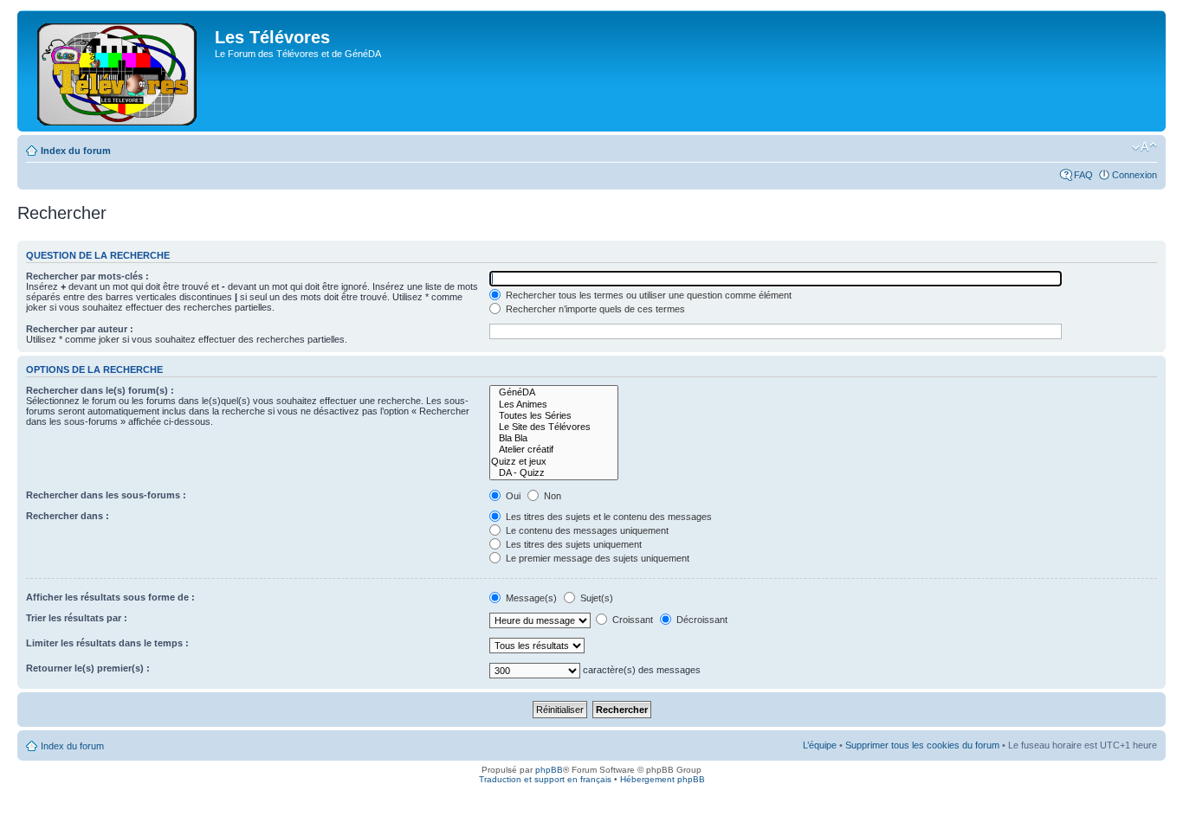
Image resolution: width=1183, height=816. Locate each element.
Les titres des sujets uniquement (572, 544)
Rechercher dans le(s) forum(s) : (100, 390)
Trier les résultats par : (76, 618)
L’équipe (820, 745)
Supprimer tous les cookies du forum (922, 745)
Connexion (1134, 175)
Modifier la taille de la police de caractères (1144, 147)
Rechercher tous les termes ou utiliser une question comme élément (647, 295)
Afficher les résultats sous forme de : (110, 597)
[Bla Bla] (554, 438)
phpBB (549, 769)
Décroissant (700, 619)
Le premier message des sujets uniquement (596, 558)
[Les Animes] (554, 404)
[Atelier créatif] (554, 449)
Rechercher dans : (67, 516)
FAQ (1083, 175)
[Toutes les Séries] (554, 415)
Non (551, 496)
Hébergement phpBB (662, 779)
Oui (511, 496)
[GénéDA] (554, 392)
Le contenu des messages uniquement (586, 530)
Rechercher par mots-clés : (87, 276)
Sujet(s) (595, 598)
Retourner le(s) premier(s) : (88, 668)
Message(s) (531, 598)
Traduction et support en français (545, 779)
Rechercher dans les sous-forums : (106, 495)
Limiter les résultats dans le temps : (107, 643)
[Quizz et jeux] (554, 461)
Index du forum (76, 150)
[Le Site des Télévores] (554, 427)
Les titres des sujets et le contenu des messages (607, 516)
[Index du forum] (118, 71)
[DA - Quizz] (554, 473)
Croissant (631, 619)
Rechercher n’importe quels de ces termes (594, 309)
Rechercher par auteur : (79, 329)
